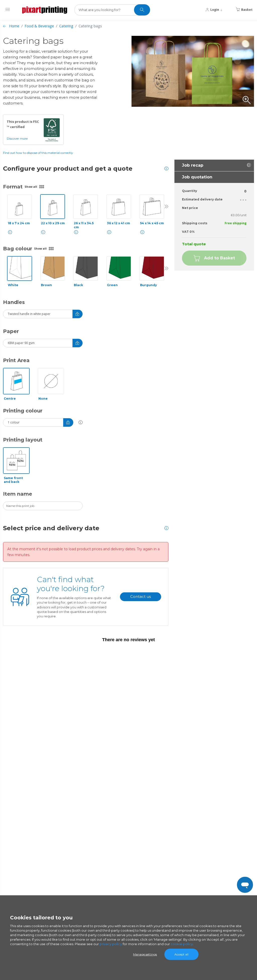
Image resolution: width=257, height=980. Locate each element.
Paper (11, 331)
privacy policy (111, 944)
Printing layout (22, 440)
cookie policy (182, 944)
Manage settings (145, 954)
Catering (66, 26)
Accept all (181, 954)
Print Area (16, 360)
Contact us (140, 596)
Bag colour (17, 249)
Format (13, 187)
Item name (17, 494)
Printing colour (22, 411)
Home (14, 26)
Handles (14, 302)
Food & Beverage (39, 26)
